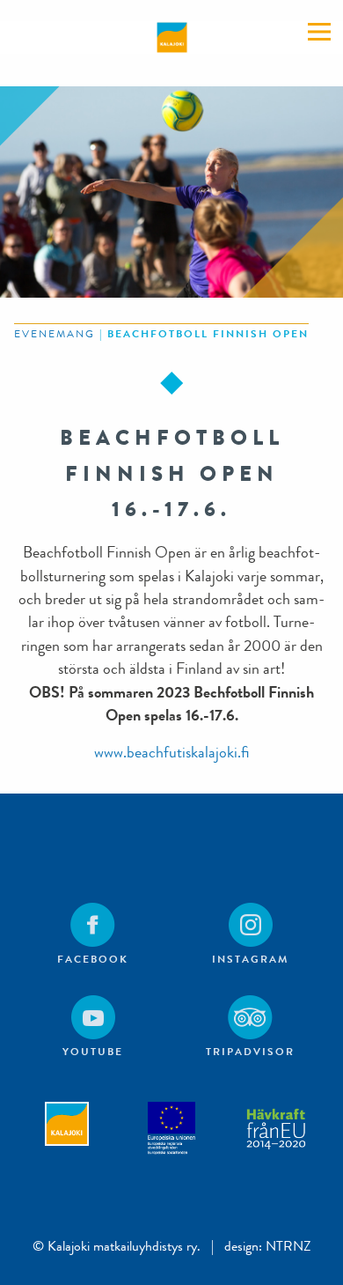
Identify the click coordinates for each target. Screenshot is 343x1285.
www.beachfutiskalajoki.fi (171, 753)
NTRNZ (288, 1246)
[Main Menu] (319, 32)
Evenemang (54, 334)
